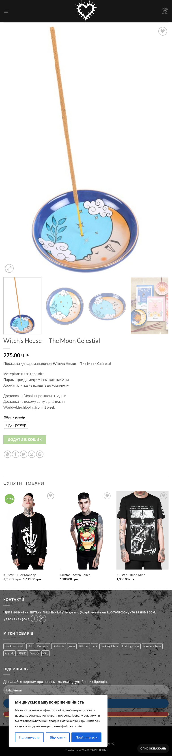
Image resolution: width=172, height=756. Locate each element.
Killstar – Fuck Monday (19, 575)
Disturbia (58, 646)
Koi (94, 646)
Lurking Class (109, 646)
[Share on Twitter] (23, 454)
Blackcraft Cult (14, 646)
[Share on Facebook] (15, 454)
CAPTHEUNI (99, 750)
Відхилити (57, 737)
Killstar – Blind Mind (130, 575)
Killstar (83, 646)
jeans (72, 646)
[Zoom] (9, 268)
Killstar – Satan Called (75, 575)
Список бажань (153, 748)
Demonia (43, 646)
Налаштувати (29, 737)
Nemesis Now (152, 646)
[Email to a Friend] (31, 454)
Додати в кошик (25, 440)
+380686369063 (16, 619)
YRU (45, 653)
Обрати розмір (14, 417)
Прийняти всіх (86, 737)
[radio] (16, 425)
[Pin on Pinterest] (39, 454)
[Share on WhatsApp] (7, 454)
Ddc (30, 646)
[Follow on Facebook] (34, 618)
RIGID (22, 653)
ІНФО (110, 743)
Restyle (9, 653)
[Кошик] (165, 11)
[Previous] (12, 150)
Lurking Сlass (130, 646)
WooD (34, 653)
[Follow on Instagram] (42, 618)
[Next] (160, 150)
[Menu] (6, 11)
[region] (58, 721)
